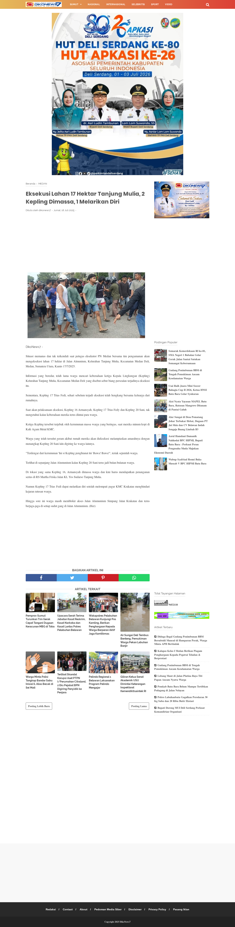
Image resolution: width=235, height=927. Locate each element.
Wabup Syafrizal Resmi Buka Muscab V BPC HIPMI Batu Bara (187, 461)
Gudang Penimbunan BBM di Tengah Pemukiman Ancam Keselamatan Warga (185, 374)
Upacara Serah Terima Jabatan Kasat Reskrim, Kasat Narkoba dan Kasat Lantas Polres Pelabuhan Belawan (71, 622)
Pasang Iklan (181, 909)
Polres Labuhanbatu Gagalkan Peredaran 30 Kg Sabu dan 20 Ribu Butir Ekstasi (180, 699)
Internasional (115, 4)
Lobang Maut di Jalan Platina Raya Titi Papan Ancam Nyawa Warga (178, 678)
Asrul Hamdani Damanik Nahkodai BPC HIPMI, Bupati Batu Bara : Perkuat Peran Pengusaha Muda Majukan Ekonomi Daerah (178, 444)
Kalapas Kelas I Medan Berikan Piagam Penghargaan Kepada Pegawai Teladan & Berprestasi (178, 654)
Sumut (74, 4)
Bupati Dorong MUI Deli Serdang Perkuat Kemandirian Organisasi (179, 710)
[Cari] (207, 4)
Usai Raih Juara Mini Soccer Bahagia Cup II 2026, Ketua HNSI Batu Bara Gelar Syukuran (188, 390)
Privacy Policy (157, 909)
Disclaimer (135, 909)
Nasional (94, 4)
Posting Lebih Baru (39, 706)
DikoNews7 (125, 921)
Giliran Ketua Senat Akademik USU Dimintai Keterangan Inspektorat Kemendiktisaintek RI (133, 684)
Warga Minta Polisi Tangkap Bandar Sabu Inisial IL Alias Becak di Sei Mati (39, 682)
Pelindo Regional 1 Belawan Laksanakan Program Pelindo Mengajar (102, 682)
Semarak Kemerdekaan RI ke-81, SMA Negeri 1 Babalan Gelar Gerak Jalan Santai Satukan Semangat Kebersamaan (187, 357)
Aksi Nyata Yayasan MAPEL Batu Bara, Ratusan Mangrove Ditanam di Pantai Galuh (188, 405)
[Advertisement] (88, 241)
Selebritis (138, 4)
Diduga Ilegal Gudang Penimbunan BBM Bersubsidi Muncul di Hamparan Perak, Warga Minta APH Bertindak (180, 640)
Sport (155, 4)
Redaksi (51, 909)
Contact (68, 909)
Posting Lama (139, 706)
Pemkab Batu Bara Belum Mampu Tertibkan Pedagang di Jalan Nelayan (181, 688)
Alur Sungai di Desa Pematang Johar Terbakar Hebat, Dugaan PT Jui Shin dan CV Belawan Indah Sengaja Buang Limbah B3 (188, 423)
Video (168, 4)
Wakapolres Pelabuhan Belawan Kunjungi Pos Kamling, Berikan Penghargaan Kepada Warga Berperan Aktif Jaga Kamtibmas (103, 624)
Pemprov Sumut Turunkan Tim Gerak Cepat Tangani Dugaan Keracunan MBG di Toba (40, 621)
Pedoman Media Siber (108, 909)
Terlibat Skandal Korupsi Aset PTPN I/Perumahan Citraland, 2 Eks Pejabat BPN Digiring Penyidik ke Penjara (71, 683)
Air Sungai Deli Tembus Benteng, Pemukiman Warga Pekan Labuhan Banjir (134, 640)
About (83, 909)
